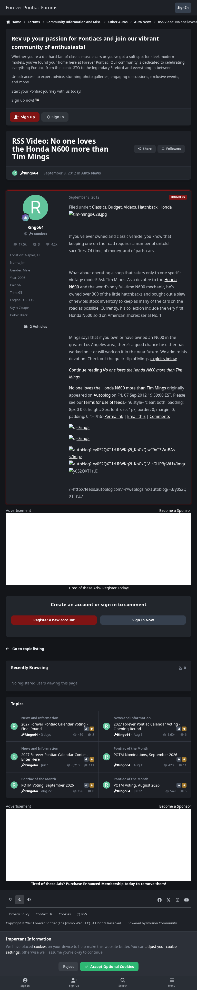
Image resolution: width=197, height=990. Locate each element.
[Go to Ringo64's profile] (14, 173)
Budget (115, 207)
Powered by (152, 923)
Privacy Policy (19, 914)
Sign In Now (143, 619)
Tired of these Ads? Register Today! (98, 587)
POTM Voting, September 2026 (47, 785)
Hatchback (147, 207)
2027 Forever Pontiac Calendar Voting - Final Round (54, 726)
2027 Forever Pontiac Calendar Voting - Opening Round (147, 726)
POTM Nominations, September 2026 (145, 754)
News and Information (39, 717)
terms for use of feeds (104, 402)
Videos (130, 207)
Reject (68, 966)
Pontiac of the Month (131, 748)
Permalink (113, 416)
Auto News (91, 173)
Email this (136, 416)
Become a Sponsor (175, 510)
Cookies (65, 914)
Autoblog (102, 395)
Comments (160, 416)
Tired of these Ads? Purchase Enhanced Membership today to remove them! (98, 883)
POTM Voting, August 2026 (137, 785)
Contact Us (44, 914)
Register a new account (54, 619)
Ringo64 (35, 227)
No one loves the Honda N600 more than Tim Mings (117, 388)
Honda (166, 207)
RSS (84, 914)
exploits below (163, 358)
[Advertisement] (98, 549)
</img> (83, 427)
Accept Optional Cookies (112, 966)
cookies (40, 946)
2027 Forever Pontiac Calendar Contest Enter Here (54, 757)
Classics (99, 207)
